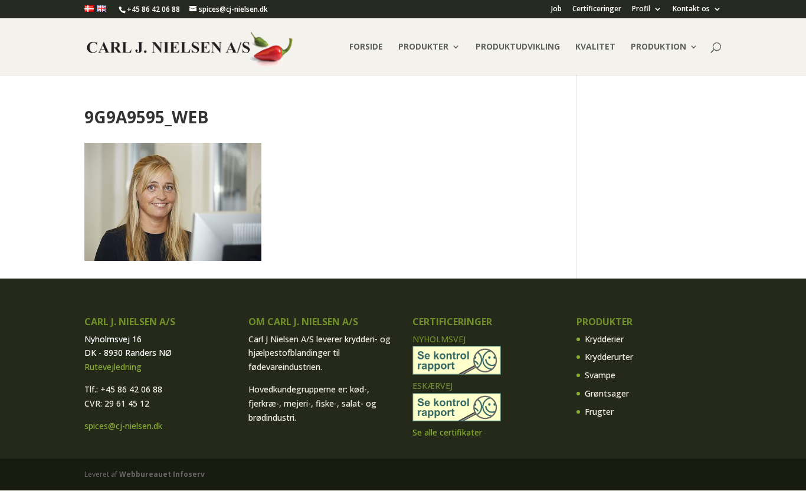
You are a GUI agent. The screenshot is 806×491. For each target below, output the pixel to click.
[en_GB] (101, 9)
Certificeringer (596, 9)
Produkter (423, 47)
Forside (366, 47)
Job (556, 9)
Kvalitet (595, 47)
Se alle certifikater (447, 432)
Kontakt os (691, 9)
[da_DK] (89, 9)
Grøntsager (607, 393)
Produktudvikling (518, 47)
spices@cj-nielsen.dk (123, 425)
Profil (641, 9)
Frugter (599, 411)
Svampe (600, 375)
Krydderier (604, 339)
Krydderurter (609, 356)
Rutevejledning (113, 366)
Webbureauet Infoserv (162, 474)
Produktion (658, 47)
